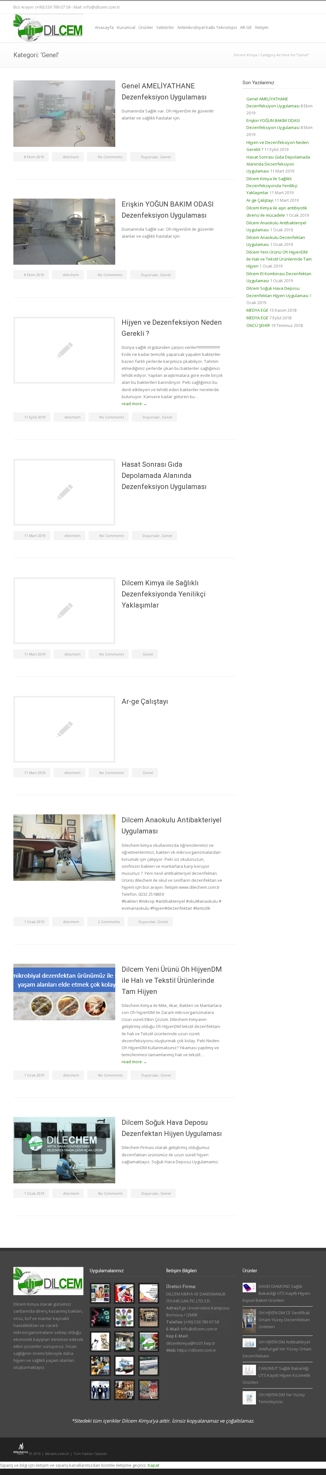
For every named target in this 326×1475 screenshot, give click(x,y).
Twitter (255, 7)
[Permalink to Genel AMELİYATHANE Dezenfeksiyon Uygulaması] (64, 113)
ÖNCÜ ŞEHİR (258, 325)
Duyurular (149, 156)
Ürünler (145, 27)
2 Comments (109, 921)
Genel (165, 156)
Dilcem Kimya (245, 54)
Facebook (268, 7)
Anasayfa (104, 27)
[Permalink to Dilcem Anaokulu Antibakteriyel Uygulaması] (64, 847)
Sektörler (165, 27)
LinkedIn (293, 7)
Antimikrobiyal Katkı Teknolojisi (207, 27)
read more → (134, 403)
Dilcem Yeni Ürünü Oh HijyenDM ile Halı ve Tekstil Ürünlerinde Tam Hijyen (172, 980)
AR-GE (246, 27)
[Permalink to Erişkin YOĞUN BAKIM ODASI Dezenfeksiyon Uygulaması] (64, 232)
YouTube (306, 7)
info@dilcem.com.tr (101, 7)
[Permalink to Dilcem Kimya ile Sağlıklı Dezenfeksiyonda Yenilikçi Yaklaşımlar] (64, 610)
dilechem (71, 156)
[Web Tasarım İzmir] (21, 1453)
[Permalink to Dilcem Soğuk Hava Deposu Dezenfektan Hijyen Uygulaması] (64, 1150)
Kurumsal (126, 27)
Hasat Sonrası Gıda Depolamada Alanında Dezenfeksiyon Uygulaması (164, 475)
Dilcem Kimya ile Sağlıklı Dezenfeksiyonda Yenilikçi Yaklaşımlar (164, 594)
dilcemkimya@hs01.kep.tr (190, 1343)
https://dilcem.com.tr (196, 1350)
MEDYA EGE (257, 310)
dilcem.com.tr (57, 1453)
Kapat (153, 1465)
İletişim (261, 27)
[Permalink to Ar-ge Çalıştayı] (64, 729)
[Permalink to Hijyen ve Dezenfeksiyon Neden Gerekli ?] (64, 350)
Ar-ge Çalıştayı (145, 701)
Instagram (280, 7)
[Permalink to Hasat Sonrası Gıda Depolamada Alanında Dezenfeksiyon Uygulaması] (64, 492)
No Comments (110, 156)
